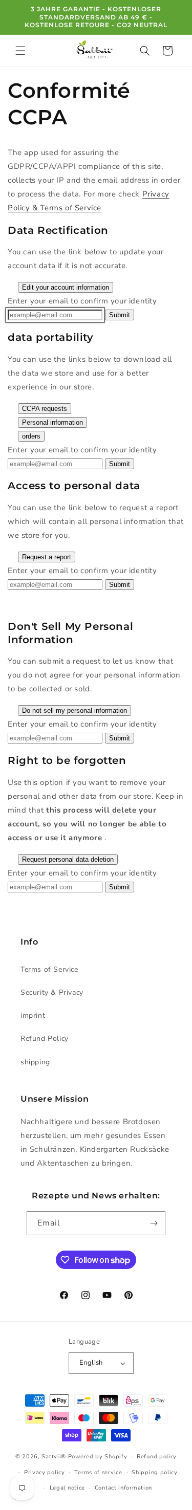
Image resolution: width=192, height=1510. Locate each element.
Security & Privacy (51, 992)
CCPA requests (44, 408)
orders (31, 436)
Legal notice (67, 1488)
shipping (35, 1062)
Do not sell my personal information (74, 710)
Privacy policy (44, 1472)
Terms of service (98, 1472)
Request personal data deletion (68, 859)
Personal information (52, 422)
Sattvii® (53, 1456)
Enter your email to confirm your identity (82, 301)
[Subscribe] (153, 1223)
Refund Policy (44, 1038)
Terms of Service (49, 969)
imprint (32, 1015)
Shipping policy (155, 1472)
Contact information (123, 1488)
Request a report (46, 557)
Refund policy (157, 1456)
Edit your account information (65, 287)
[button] (20, 50)
